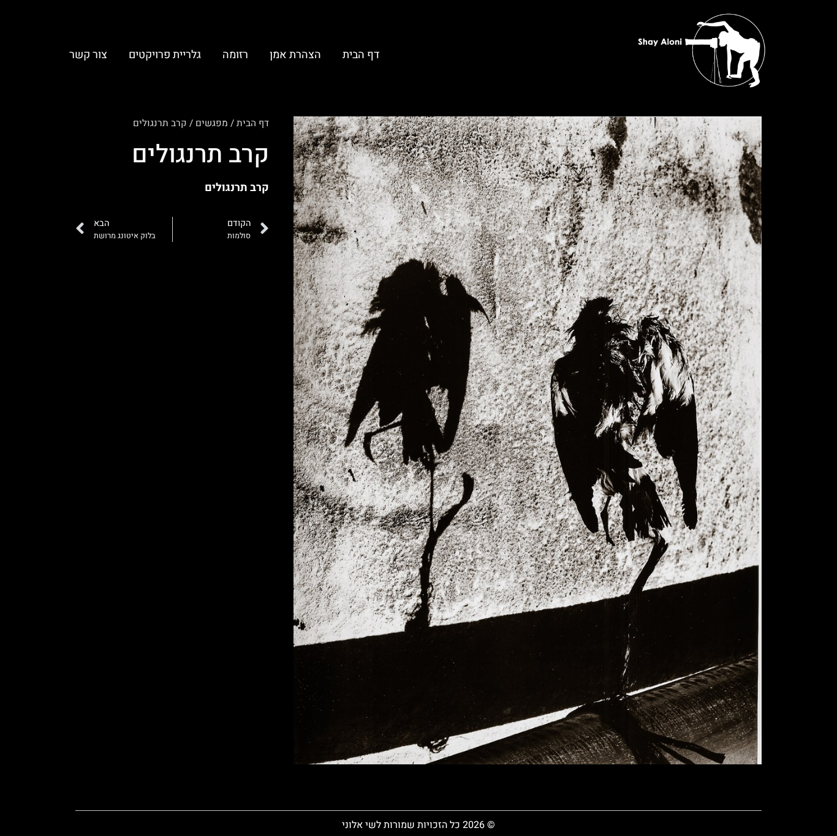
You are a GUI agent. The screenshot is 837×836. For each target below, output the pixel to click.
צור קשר (88, 55)
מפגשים (211, 123)
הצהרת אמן (295, 55)
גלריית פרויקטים (165, 55)
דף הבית (361, 55)
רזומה (235, 55)
